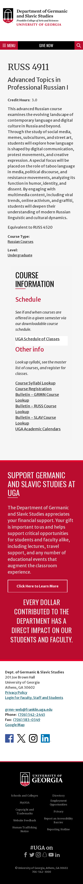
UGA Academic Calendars (38, 429)
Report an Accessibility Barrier (58, 820)
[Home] (41, 20)
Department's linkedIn (46, 738)
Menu (11, 45)
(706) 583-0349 (26, 720)
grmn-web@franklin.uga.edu (28, 709)
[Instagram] (38, 854)
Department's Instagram (33, 738)
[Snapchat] (44, 854)
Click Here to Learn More (38, 586)
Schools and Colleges (24, 795)
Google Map (15, 725)
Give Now (46, 45)
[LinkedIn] (57, 854)
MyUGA (24, 802)
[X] (31, 854)
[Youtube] (51, 854)
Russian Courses (20, 241)
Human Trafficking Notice (24, 829)
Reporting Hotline (58, 829)
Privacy (58, 811)
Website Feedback (24, 820)
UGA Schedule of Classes (37, 338)
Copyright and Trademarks (25, 811)
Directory (58, 795)
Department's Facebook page (9, 738)
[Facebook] (25, 854)
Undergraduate (20, 255)
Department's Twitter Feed (21, 738)
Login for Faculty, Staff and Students (34, 697)
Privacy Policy (16, 692)
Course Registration (33, 388)
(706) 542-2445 (31, 714)
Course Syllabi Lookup (35, 383)
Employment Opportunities (58, 802)
